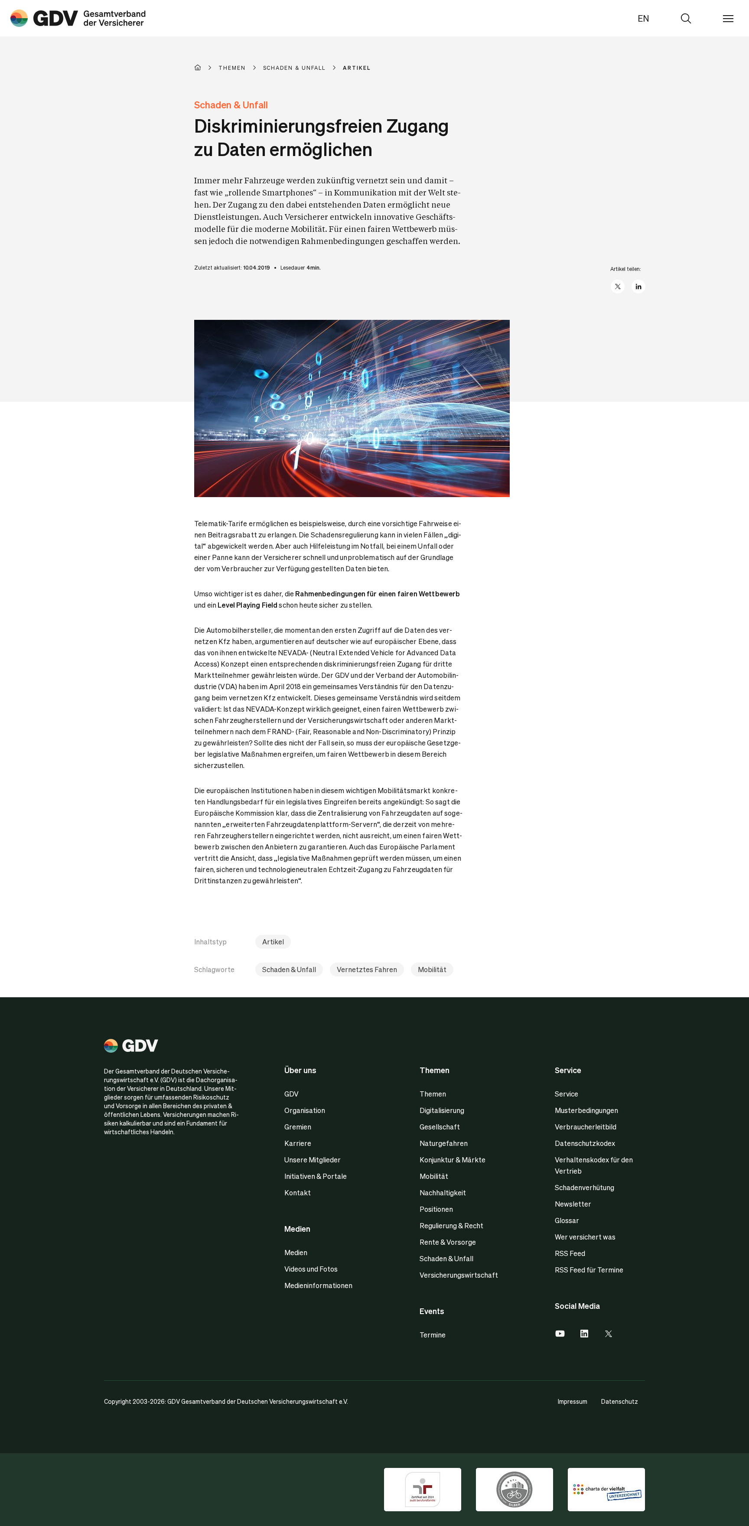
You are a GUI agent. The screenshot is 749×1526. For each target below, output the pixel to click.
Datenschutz (619, 1401)
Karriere (297, 1143)
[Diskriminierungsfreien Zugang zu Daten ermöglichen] (78, 18)
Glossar (567, 1220)
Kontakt (297, 1192)
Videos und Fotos (311, 1268)
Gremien (297, 1126)
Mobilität (432, 969)
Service (566, 1093)
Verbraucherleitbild (585, 1126)
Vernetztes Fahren (367, 969)
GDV (291, 1093)
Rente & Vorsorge (448, 1241)
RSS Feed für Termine (589, 1269)
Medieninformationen (318, 1285)
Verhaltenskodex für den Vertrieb (594, 1165)
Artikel (273, 941)
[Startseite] (206, 67)
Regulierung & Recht (451, 1225)
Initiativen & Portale (315, 1176)
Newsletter (573, 1203)
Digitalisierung (442, 1110)
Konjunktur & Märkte (452, 1159)
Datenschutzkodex (585, 1143)
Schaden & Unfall (289, 969)
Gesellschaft (440, 1126)
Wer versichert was (585, 1236)
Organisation (304, 1110)
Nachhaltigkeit (443, 1192)
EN (643, 18)
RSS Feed (570, 1253)
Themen (433, 1093)
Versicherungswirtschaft (459, 1274)
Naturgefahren (444, 1143)
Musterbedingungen (586, 1110)
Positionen (436, 1209)
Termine (433, 1334)
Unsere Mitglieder (312, 1159)
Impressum (572, 1401)
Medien (295, 1252)
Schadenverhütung (584, 1187)
